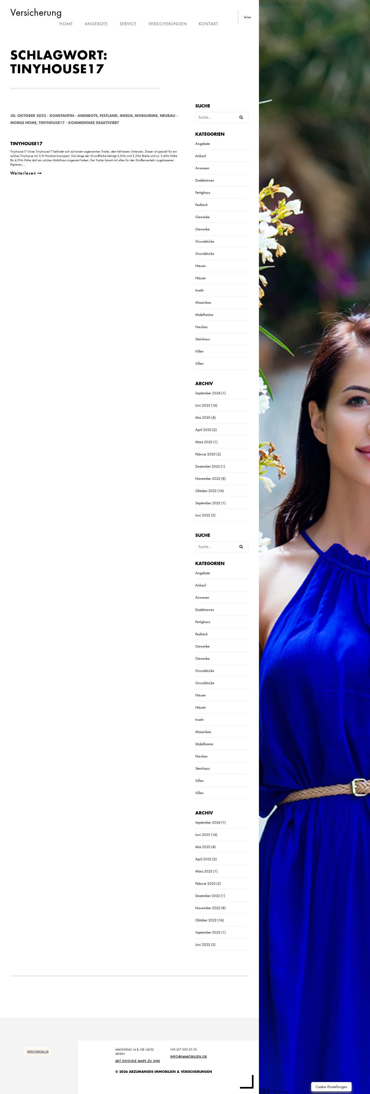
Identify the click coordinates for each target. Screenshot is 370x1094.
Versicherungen (167, 24)
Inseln (126, 116)
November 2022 (207, 478)
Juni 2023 (202, 405)
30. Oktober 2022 (28, 116)
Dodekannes (204, 180)
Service (128, 24)
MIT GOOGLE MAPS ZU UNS (137, 1061)
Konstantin (62, 116)
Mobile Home (23, 123)
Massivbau (203, 302)
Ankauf (200, 155)
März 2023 (203, 441)
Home (66, 24)
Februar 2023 (205, 454)
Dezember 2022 (207, 466)
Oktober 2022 (206, 490)
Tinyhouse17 (52, 123)
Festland (109, 116)
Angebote (96, 24)
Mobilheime (146, 116)
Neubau (167, 116)
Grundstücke (204, 241)
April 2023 (203, 429)
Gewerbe (202, 216)
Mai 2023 (202, 417)
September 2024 (207, 393)
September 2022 (207, 502)
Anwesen (202, 168)
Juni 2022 (202, 515)
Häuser (200, 265)
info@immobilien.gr (188, 1056)
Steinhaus (202, 339)
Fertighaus (202, 192)
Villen (199, 351)
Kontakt (208, 24)
